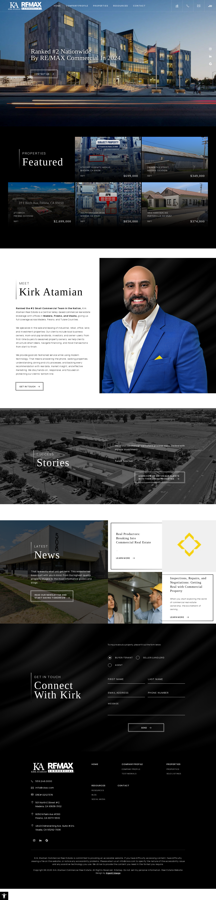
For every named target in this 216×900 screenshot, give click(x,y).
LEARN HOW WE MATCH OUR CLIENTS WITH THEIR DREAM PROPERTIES (159, 485)
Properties (100, 5)
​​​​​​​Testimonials (129, 781)
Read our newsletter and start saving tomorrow (51, 604)
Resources (120, 5)
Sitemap (118, 877)
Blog (94, 802)
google (210, 63)
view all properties (106, 237)
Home (57, 5)
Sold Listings (174, 781)
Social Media (98, 807)
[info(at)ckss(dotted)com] (198, 6)
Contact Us (42, 74)
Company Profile (77, 5)
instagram (210, 48)
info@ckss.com (44, 795)
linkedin (210, 56)
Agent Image (113, 880)
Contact (139, 5)
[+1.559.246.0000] (187, 6)
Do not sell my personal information (141, 877)
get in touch (27, 386)
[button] (4, 896)
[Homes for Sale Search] (176, 6)
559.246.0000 (43, 788)
